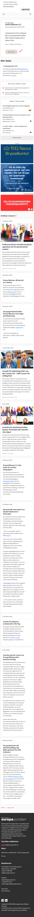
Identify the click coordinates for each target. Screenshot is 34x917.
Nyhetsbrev (4, 852)
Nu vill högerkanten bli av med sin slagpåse (16, 106)
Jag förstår (25, 9)
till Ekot (9, 585)
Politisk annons (28, 194)
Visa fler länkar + (17, 137)
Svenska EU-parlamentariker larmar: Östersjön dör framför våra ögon (15, 429)
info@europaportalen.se (11, 845)
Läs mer (14, 75)
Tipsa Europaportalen (23, 852)
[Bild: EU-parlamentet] (17, 232)
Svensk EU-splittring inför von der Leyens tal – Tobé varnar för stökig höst (17, 93)
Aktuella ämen (13, 852)
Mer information (8, 6)
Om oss (3, 856)
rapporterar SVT (12, 292)
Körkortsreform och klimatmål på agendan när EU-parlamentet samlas (17, 88)
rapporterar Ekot (8, 481)
